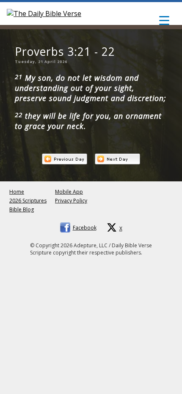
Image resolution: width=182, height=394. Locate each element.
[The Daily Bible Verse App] (44, 13)
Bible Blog (21, 209)
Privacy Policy (71, 200)
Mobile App (69, 191)
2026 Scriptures (28, 200)
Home (16, 191)
